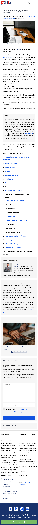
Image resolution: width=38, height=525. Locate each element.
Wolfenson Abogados (13, 248)
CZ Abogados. (10, 216)
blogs (18, 49)
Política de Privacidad (23, 517)
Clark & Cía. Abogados (13, 244)
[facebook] (10, 509)
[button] (12, 352)
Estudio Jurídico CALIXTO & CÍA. (17, 220)
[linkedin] (27, 509)
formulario (29, 133)
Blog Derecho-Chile (9, 18)
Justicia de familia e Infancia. (16, 236)
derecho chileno (8, 57)
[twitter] (16, 509)
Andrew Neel (10, 44)
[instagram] (22, 509)
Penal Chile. (9, 179)
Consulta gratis (18, 522)
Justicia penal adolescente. (15, 240)
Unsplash (18, 44)
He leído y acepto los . (16, 411)
